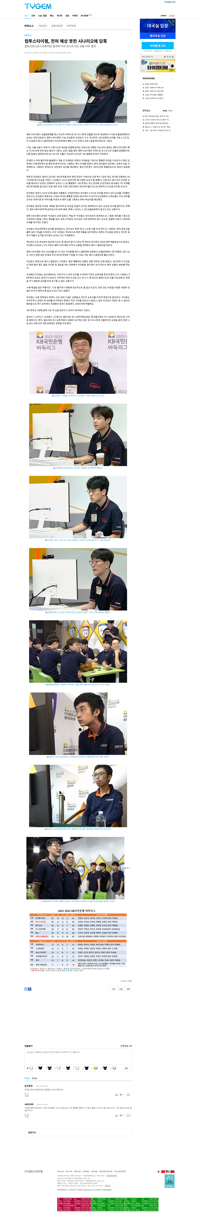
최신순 (27, 1078)
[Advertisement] (77, 1014)
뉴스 (26, 15)
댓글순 (170, 110)
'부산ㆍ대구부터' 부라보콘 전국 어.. (157, 130)
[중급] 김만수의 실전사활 (153, 91)
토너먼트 (84, 15)
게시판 (59, 15)
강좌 (33, 15)
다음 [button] (120, 989)
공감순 (34, 1078)
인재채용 (85, 1171)
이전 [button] (113, 989)
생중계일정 (57, 25)
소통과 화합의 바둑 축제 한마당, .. (156, 123)
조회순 (165, 110)
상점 (67, 15)
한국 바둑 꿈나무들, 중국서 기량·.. (156, 116)
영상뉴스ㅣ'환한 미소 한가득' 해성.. (157, 127)
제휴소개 (77, 1171)
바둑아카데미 (149, 78)
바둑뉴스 (29, 25)
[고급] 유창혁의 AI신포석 (153, 98)
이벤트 (75, 15)
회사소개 (60, 1171)
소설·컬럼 (42, 15)
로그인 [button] (172, 16)
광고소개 (69, 1171)
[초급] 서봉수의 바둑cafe (153, 87)
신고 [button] (128, 1095)
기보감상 (42, 25)
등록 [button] (126, 1068)
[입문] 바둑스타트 (150, 84)
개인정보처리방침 (105, 1171)
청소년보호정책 (120, 1171)
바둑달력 (71, 25)
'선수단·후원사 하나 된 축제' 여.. (156, 119)
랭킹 (52, 15)
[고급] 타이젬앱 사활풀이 (153, 94)
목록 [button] (128, 989)
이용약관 (94, 1171)
